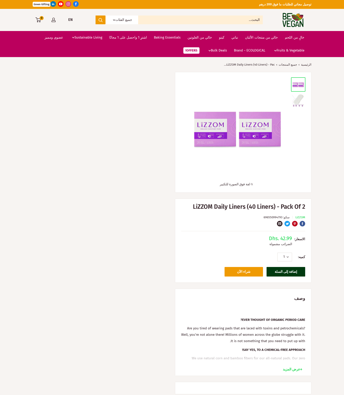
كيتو (221, 37)
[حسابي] (54, 20)
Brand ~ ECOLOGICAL (249, 50)
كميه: (301, 257)
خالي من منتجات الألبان (261, 37)
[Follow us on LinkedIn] (53, 5)
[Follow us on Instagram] (68, 5)
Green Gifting (41, 4)
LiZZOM (300, 217)
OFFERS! (191, 50)
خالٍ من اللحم (294, 37)
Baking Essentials (167, 37)
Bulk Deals (219, 50)
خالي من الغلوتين (200, 37)
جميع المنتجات (288, 64)
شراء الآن (243, 272)
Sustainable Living (88, 37)
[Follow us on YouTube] (61, 5)
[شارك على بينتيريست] (295, 223)
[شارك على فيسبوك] (302, 223)
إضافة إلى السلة (286, 272)
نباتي (234, 37)
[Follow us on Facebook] (76, 5)
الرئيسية (306, 64)
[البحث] (101, 20)
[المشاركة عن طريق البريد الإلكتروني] (279, 223)
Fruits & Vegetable (290, 50)
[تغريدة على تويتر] (287, 223)
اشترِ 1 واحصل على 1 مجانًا (128, 37)
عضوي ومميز (54, 37)
